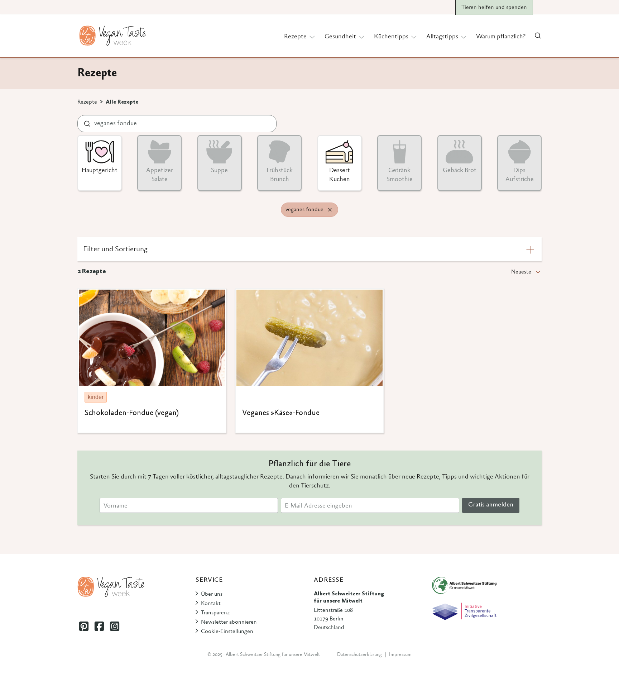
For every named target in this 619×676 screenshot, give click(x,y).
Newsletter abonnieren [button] (229, 622)
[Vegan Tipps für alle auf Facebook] (99, 626)
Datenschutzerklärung (359, 654)
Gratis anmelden (490, 505)
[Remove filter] (330, 209)
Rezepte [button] (295, 37)
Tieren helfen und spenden (494, 7)
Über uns (211, 594)
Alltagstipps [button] (442, 37)
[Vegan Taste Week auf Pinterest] (83, 626)
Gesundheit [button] (340, 37)
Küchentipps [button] (391, 37)
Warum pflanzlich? (501, 37)
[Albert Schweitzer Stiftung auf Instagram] (114, 626)
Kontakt (211, 603)
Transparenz (215, 613)
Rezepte (87, 102)
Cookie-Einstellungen (227, 631)
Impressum (400, 654)
